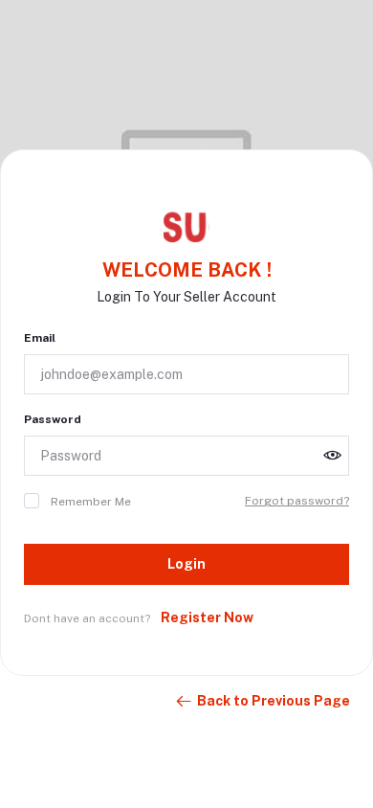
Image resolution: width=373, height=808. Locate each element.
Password (52, 419)
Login (186, 564)
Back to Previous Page (273, 700)
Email (39, 338)
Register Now (207, 617)
